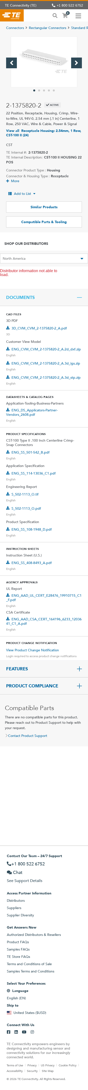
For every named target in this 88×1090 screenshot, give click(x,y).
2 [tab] (39, 90)
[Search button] (55, 15)
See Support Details (24, 880)
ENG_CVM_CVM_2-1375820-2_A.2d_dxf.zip (46, 349)
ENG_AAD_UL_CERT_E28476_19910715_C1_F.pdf (44, 597)
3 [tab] (44, 90)
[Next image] (76, 63)
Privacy (32, 1065)
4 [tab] (49, 90)
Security (32, 1071)
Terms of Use (15, 1065)
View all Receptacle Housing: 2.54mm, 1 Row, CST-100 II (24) (43, 133)
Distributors (16, 900)
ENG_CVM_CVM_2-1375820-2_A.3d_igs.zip (45, 363)
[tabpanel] (44, 62)
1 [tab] (34, 90)
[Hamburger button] (78, 15)
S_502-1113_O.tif (25, 494)
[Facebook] (8, 1032)
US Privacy (48, 1065)
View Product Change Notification (32, 650)
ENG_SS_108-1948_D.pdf (31, 529)
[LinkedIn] (16, 1032)
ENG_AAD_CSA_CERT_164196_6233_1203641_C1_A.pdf (44, 621)
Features (17, 669)
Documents (20, 297)
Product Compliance (32, 686)
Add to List (22, 193)
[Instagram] (32, 1032)
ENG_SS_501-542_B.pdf (30, 452)
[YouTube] (24, 1032)
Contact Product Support (27, 735)
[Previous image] (11, 63)
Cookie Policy (68, 1065)
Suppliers (14, 908)
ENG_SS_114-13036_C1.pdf (33, 473)
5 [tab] (54, 90)
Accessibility (15, 1071)
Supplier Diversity (20, 915)
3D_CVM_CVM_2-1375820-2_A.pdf (39, 328)
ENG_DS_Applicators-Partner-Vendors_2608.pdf (32, 412)
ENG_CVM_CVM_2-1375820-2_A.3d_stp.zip (46, 377)
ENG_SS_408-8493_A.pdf (31, 563)
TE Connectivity (12, 15)
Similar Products (44, 207)
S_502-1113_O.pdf (26, 508)
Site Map (48, 1071)
